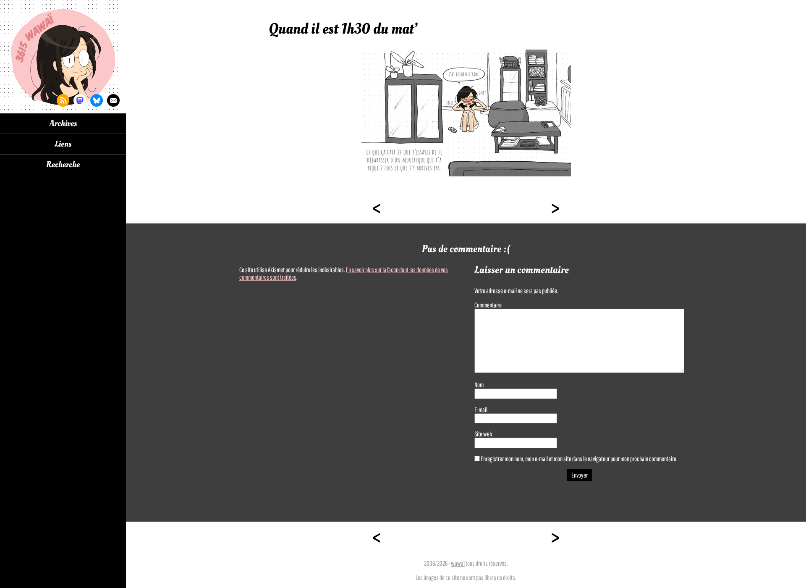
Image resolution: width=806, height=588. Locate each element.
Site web (483, 434)
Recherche (63, 165)
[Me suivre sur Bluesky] (96, 100)
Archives (63, 123)
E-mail (480, 409)
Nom (479, 384)
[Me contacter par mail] (113, 100)
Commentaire (488, 305)
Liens (63, 144)
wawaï (458, 563)
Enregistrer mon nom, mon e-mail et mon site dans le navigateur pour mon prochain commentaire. (579, 458)
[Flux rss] (63, 100)
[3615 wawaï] (62, 56)
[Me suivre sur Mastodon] (79, 100)
